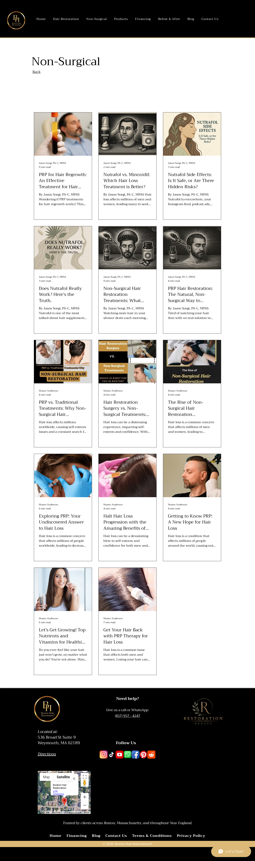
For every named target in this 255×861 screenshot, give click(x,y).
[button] (66, 19)
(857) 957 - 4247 (127, 716)
